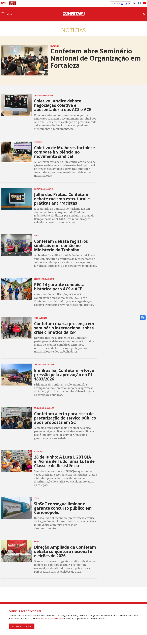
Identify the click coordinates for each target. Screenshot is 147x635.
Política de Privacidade (50, 618)
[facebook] (139, 3)
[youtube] (144, 3)
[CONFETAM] (73, 13)
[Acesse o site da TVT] (3, 4)
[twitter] (134, 3)
